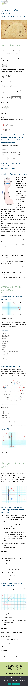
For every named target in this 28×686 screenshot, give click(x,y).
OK (9, 684)
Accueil (5, 673)
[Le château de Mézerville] (4, 6)
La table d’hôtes (19, 673)
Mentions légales (16, 684)
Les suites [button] (10, 673)
